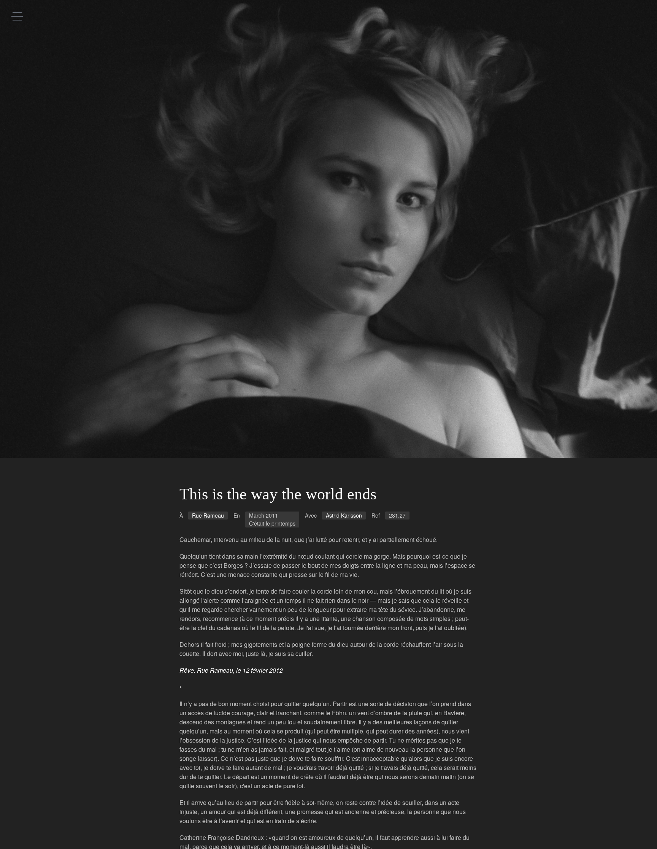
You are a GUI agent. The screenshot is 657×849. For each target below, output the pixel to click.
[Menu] (17, 16)
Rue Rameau (208, 515)
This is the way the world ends (277, 494)
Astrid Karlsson (344, 515)
